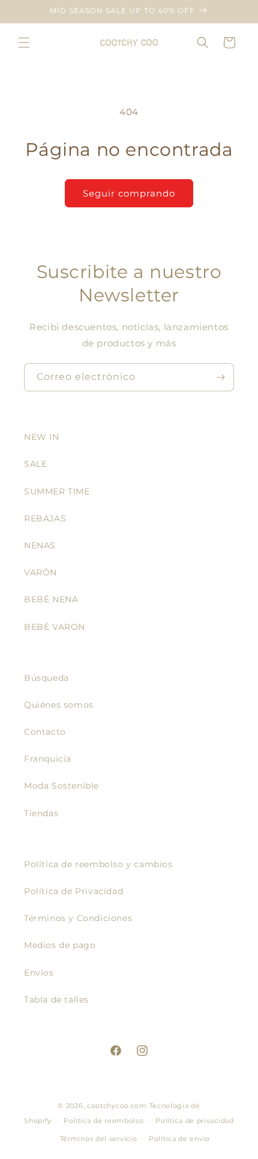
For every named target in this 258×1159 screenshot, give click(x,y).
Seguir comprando (129, 193)
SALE (35, 463)
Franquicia (47, 758)
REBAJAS (45, 518)
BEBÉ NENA (51, 599)
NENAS (40, 545)
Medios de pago (59, 945)
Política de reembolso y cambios (98, 864)
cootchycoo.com (117, 1105)
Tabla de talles (56, 999)
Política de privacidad (194, 1120)
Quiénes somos (59, 704)
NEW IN (41, 436)
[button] (24, 42)
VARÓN (40, 572)
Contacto (45, 731)
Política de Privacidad (73, 891)
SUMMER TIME (57, 491)
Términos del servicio (98, 1138)
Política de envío (179, 1138)
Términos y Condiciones (78, 918)
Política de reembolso (104, 1120)
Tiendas (41, 813)
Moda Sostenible (61, 785)
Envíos (39, 972)
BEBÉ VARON (54, 626)
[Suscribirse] (220, 377)
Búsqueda (46, 677)
